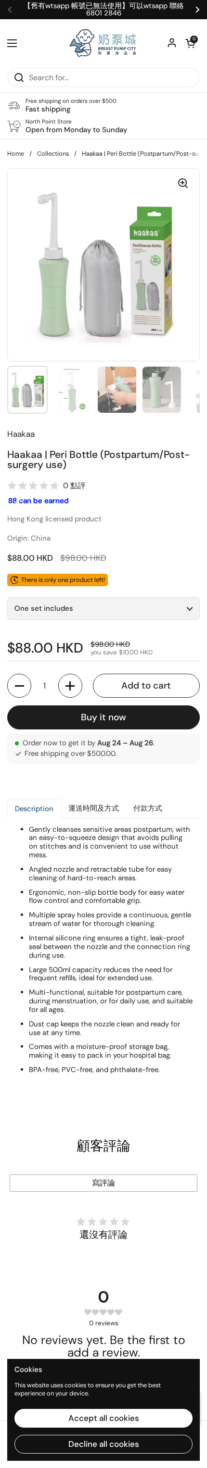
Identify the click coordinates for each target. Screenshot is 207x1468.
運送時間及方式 (93, 808)
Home (15, 153)
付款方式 (147, 808)
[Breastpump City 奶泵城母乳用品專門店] (103, 43)
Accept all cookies (103, 1418)
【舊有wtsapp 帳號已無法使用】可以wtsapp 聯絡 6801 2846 (104, 9)
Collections (53, 153)
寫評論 (103, 1183)
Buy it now (103, 717)
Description (34, 809)
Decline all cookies (103, 1444)
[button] (190, 43)
